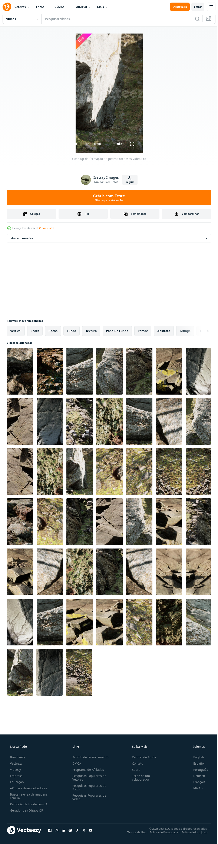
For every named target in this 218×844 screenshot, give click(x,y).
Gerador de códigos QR (26, 810)
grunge (185, 331)
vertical (15, 331)
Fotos (40, 7)
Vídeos (59, 7)
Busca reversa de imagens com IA (28, 796)
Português (198, 770)
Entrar (195, 7)
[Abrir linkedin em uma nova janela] (63, 830)
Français (196, 782)
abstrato (163, 331)
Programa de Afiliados (87, 770)
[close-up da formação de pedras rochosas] (20, 371)
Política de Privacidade (160, 832)
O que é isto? (46, 228)
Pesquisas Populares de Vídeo (88, 797)
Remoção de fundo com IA (28, 804)
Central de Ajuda (142, 757)
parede (143, 331)
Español (196, 763)
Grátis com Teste (107, 197)
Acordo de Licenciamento (89, 757)
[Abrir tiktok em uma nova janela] (77, 830)
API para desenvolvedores (28, 788)
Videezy (15, 770)
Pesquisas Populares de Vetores (88, 777)
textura (91, 331)
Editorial (81, 7)
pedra (35, 331)
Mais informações (21, 238)
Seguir (128, 182)
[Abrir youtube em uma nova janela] (90, 830)
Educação (16, 782)
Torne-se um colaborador (139, 777)
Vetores (20, 7)
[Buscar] (194, 18)
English (196, 757)
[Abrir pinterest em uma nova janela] (70, 830)
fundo (71, 331)
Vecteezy (16, 763)
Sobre (134, 770)
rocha (53, 331)
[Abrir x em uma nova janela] (84, 830)
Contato (135, 763)
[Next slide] (201, 331)
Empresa (16, 776)
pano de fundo (117, 331)
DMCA (75, 763)
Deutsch (196, 776)
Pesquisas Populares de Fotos (88, 787)
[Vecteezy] (7, 7)
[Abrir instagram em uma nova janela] (56, 830)
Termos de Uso (133, 832)
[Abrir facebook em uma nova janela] (50, 830)
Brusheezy (17, 757)
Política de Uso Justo (191, 832)
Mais (100, 7)
